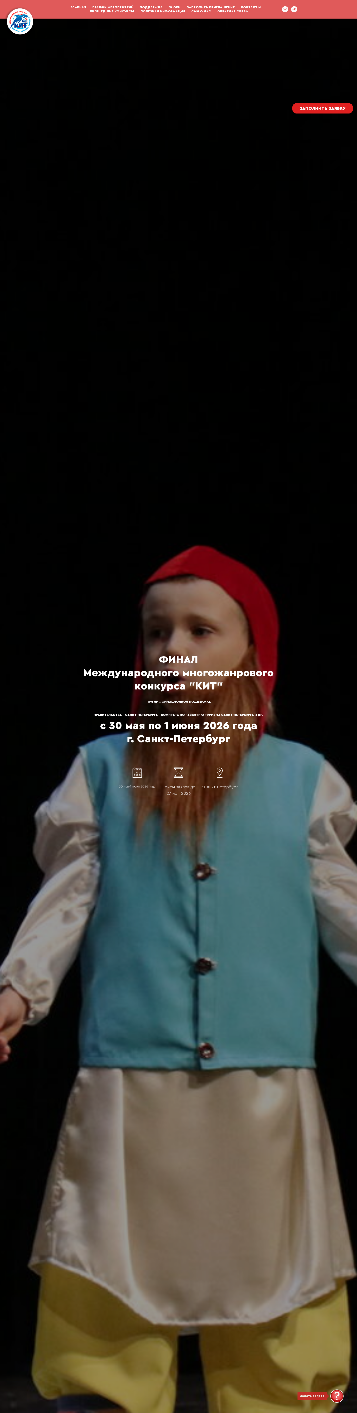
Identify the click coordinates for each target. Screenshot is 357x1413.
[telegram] (294, 9)
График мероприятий (112, 7)
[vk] (285, 9)
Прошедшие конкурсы (112, 11)
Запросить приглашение (211, 7)
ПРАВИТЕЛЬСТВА (108, 715)
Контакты (251, 7)
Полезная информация (162, 11)
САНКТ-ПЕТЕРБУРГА (141, 715)
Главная (78, 7)
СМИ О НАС (201, 11)
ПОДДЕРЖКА (151, 7)
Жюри (175, 7)
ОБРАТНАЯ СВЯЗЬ (232, 11)
